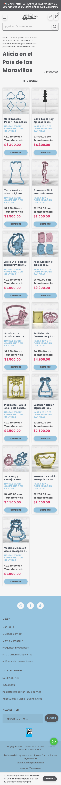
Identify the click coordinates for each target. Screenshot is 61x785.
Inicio (5, 37)
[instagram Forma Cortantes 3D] (20, 605)
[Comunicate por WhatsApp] (54, 741)
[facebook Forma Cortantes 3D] (30, 605)
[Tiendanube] (30, 768)
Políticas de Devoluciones (18, 661)
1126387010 (9, 685)
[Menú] (5, 16)
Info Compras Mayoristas (17, 654)
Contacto (8, 627)
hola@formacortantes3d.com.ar (22, 692)
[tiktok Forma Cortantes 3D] (40, 605)
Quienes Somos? (13, 634)
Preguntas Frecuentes (16, 647)
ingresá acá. (30, 758)
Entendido (49, 778)
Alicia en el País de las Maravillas (20, 39)
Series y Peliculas (20, 37)
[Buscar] (54, 27)
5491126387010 (11, 678)
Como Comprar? (13, 640)
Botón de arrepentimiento (30, 762)
